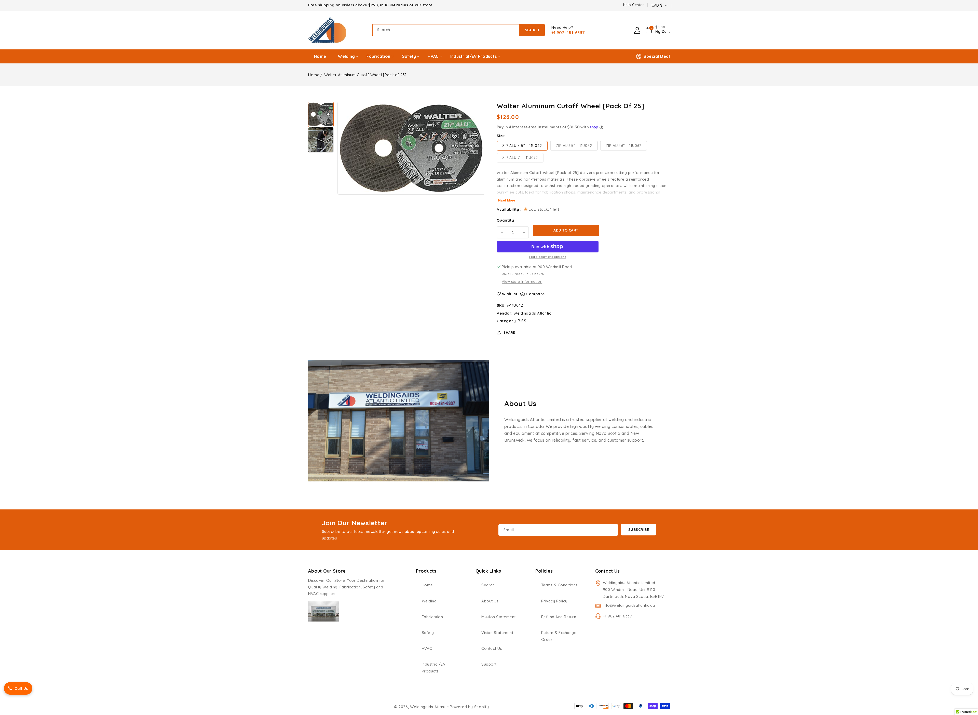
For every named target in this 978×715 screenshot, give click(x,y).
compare (535, 293)
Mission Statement (498, 616)
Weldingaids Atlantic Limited (629, 582)
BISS (522, 320)
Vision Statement (497, 632)
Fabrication (432, 616)
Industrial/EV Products (434, 667)
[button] (657, 30)
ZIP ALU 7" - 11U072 (520, 157)
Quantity (505, 220)
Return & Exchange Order (559, 636)
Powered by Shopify (469, 706)
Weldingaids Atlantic (532, 313)
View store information (522, 281)
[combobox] (458, 30)
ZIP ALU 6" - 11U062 (624, 145)
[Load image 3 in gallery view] (321, 114)
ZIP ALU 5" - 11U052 (574, 145)
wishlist (510, 293)
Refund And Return (558, 616)
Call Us (21, 688)
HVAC (427, 648)
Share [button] (509, 332)
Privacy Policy (554, 601)
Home (313, 74)
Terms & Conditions (559, 585)
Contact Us (491, 648)
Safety (428, 632)
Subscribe (638, 529)
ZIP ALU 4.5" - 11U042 (522, 145)
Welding (429, 601)
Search (532, 30)
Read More (506, 200)
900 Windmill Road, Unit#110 (629, 589)
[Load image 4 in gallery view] (321, 140)
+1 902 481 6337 (617, 616)
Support (489, 664)
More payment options (547, 257)
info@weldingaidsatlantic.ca (629, 605)
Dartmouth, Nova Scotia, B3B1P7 (633, 596)
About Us (489, 601)
